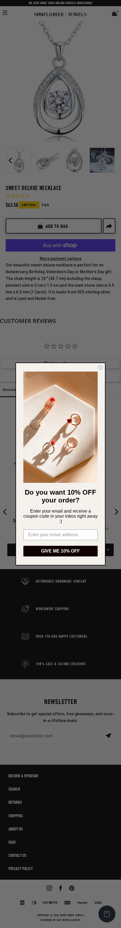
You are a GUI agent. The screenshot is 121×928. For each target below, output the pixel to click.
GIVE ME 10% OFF (60, 551)
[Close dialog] (100, 367)
